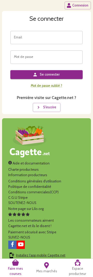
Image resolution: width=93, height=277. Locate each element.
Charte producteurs (23, 169)
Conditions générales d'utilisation (34, 181)
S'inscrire (49, 107)
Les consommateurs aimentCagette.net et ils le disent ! (31, 223)
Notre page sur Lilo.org (26, 208)
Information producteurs (27, 175)
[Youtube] (21, 245)
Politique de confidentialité (29, 186)
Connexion (80, 5)
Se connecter (50, 74)
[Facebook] (12, 245)
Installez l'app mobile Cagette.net (40, 255)
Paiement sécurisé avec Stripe (32, 232)
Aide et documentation (31, 163)
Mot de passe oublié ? (46, 86)
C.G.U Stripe (18, 197)
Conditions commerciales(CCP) (33, 192)
